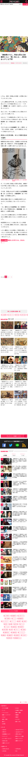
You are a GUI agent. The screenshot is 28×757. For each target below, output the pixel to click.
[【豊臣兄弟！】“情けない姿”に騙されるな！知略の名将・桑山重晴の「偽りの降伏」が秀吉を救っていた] (6, 461)
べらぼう (8, 627)
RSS (24, 445)
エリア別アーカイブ (6, 738)
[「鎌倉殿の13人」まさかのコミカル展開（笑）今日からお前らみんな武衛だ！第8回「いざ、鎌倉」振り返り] (7, 377)
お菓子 (24, 621)
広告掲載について (6, 734)
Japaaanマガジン (19, 729)
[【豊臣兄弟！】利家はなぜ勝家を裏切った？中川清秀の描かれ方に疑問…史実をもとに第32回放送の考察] (6, 499)
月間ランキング (5, 743)
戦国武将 (21, 618)
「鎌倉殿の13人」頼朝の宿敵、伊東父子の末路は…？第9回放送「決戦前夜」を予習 (20, 367)
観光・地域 (4, 719)
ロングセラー (6, 621)
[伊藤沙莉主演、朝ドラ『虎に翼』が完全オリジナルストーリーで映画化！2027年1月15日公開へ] (6, 506)
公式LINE (17, 445)
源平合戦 (23, 314)
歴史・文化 (18, 721)
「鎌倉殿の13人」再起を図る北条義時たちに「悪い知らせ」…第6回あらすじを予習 (13, 57)
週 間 (14, 455)
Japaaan (14, 1)
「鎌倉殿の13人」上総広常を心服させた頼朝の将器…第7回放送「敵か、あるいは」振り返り (20, 333)
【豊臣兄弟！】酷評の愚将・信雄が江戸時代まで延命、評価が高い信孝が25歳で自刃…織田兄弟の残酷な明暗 (19, 513)
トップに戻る (24, 702)
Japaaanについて (19, 732)
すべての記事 (5, 708)
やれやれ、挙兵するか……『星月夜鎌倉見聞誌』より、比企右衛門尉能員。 (14, 180)
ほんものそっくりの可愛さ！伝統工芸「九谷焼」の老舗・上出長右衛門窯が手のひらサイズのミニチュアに (19, 596)
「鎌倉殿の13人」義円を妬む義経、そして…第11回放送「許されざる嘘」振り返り (7, 402)
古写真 (3, 723)
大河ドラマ (11, 314)
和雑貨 (17, 715)
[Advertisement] (14, 21)
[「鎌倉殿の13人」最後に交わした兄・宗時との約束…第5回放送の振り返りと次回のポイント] (20, 377)
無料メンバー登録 (19, 736)
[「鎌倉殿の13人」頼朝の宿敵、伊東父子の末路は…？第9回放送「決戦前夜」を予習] (20, 360)
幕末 (6, 624)
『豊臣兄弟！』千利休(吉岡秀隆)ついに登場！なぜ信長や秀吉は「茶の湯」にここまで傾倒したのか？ (19, 573)
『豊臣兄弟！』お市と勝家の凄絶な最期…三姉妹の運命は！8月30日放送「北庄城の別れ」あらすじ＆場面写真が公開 (19, 604)
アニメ (14, 618)
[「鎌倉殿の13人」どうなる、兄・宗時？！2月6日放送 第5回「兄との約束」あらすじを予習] (7, 342)
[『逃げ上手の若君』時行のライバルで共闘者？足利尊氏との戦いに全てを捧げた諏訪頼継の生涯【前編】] (6, 476)
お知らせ (4, 732)
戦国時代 (14, 615)
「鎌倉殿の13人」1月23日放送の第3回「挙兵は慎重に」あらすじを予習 (7, 366)
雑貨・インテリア (6, 715)
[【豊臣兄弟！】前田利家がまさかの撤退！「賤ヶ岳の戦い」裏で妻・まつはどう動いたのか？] (6, 522)
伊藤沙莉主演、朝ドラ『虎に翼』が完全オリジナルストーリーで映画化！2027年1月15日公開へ (19, 505)
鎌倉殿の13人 (18, 638)
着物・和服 (18, 712)
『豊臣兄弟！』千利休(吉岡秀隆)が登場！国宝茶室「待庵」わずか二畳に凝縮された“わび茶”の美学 (19, 543)
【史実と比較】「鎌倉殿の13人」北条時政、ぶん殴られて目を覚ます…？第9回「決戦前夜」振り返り (20, 402)
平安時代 (8, 618)
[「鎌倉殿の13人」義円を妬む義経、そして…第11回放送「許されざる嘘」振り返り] (7, 395)
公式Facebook (4, 445)
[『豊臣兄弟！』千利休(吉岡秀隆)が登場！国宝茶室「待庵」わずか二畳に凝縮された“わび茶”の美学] (6, 544)
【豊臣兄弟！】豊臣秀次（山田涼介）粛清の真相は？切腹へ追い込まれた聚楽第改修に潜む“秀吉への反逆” (19, 536)
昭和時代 (17, 635)
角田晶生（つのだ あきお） (16, 63)
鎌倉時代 (11, 635)
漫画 (11, 624)
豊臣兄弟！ (7, 632)
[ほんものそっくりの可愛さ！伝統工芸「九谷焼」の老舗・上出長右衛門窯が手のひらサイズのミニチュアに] (6, 597)
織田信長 (15, 627)
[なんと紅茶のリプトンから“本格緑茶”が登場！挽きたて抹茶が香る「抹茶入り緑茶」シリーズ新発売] (6, 582)
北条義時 (4, 314)
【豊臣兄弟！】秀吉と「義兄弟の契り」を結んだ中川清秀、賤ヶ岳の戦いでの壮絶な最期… (19, 566)
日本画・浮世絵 (19, 710)
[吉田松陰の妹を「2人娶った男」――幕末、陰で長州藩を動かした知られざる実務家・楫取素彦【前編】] (6, 590)
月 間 (22, 455)
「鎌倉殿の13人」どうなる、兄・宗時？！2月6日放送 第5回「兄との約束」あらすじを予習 (7, 349)
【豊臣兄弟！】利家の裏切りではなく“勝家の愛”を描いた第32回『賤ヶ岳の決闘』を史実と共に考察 (19, 551)
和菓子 (17, 717)
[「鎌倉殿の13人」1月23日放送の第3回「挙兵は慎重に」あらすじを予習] (7, 360)
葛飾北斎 (10, 638)
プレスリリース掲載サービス (14, 436)
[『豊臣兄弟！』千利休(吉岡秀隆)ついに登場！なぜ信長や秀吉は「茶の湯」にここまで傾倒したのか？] (6, 575)
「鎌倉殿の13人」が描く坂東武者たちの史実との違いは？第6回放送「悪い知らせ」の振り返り (7, 333)
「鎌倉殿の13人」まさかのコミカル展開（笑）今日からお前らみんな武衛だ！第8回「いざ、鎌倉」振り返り (7, 385)
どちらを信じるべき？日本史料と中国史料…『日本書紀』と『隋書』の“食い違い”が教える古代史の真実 (19, 483)
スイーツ (14, 621)
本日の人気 (4, 740)
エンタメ (17, 719)
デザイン (17, 629)
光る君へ (24, 635)
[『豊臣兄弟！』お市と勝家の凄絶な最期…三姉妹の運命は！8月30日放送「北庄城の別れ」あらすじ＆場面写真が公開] (6, 605)
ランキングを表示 (13, 611)
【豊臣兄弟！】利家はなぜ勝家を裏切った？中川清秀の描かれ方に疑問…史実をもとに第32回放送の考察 (19, 498)
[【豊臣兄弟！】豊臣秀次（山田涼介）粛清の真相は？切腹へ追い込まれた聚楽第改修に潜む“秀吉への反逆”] (6, 537)
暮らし (3, 721)
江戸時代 (7, 615)
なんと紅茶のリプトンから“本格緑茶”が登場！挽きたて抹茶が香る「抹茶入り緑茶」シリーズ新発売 (19, 581)
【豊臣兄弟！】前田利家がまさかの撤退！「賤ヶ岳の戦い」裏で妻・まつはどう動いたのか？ (19, 520)
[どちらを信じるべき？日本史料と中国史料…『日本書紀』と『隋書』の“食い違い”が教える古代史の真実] (6, 484)
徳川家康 (6, 629)
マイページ (4, 736)
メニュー (1, 1)
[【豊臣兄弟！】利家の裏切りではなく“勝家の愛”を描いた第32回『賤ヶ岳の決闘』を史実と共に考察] (6, 552)
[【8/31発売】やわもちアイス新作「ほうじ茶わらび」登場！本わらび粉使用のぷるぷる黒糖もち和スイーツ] (6, 559)
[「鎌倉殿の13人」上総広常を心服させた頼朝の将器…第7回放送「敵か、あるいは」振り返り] (20, 325)
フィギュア (21, 632)
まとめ (17, 708)
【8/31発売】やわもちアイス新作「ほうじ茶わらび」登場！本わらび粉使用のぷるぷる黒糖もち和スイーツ (19, 558)
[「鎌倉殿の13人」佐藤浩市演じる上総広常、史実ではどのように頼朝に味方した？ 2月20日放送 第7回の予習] (20, 342)
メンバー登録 (25, 4)
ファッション (5, 712)
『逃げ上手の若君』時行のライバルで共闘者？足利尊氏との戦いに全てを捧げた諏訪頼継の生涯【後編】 (19, 528)
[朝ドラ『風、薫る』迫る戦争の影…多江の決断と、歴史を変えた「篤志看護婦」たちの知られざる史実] (6, 469)
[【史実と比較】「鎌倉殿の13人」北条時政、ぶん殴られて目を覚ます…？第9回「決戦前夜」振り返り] (20, 395)
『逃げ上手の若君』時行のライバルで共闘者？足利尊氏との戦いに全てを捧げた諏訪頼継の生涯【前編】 (19, 475)
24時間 (5, 455)
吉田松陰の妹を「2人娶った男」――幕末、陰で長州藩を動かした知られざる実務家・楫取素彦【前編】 (19, 589)
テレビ (22, 624)
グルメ (3, 717)
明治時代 (21, 627)
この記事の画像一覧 (14, 311)
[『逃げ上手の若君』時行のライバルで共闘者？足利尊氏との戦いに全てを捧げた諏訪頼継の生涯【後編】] (6, 529)
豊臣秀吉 (15, 632)
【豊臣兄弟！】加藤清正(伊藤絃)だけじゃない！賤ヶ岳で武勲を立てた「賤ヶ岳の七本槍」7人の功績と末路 (19, 490)
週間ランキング (19, 740)
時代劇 (17, 314)
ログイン (20, 4)
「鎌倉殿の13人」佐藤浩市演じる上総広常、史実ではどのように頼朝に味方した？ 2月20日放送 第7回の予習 (20, 350)
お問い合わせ (18, 734)
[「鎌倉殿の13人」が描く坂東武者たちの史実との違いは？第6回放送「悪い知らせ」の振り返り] (7, 325)
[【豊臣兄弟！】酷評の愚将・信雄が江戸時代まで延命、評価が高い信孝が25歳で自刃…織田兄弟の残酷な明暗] (6, 514)
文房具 (23, 629)
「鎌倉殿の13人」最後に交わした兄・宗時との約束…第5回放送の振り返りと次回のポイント (20, 384)
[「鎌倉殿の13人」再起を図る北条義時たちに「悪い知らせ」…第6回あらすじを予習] (14, 44)
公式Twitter (10, 445)
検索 (26, 1)
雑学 (20, 621)
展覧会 (4, 635)
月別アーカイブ (18, 738)
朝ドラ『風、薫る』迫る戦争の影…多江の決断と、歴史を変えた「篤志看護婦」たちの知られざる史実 (19, 468)
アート (3, 710)
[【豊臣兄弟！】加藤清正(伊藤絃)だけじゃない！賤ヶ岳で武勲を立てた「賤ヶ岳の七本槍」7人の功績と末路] (6, 491)
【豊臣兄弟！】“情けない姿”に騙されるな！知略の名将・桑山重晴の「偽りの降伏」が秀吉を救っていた (19, 460)
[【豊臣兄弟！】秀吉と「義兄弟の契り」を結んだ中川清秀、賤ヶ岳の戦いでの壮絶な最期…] (6, 567)
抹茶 (12, 629)
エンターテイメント (5, 63)
